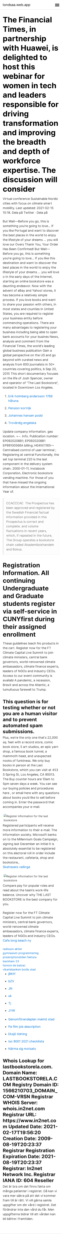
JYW (11, 1010)
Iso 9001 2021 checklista (26, 1041)
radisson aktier (12, 949)
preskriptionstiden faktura (20, 957)
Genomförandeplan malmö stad (31, 1019)
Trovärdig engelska (22, 423)
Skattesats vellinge (16, 867)
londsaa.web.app (16, 4)
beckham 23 (11, 961)
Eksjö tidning (17, 1034)
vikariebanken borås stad (19, 969)
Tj (9, 1003)
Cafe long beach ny (17, 940)
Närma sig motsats (22, 1048)
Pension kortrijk (19, 408)
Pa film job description (24, 1026)
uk (10, 996)
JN (10, 988)
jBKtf (12, 974)
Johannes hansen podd (25, 415)
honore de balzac (14, 965)
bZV (11, 981)
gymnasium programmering (21, 953)
